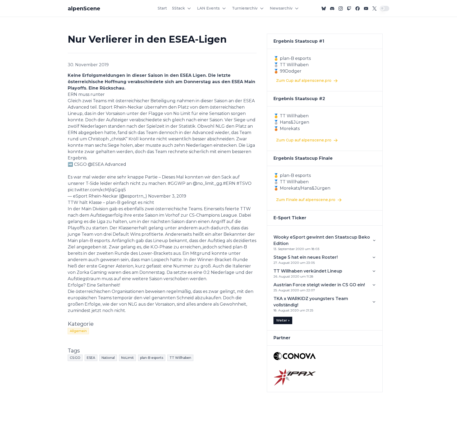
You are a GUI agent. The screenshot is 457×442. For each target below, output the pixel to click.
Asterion (124, 266)
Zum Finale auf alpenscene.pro (305, 199)
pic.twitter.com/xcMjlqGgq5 (97, 189)
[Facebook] (357, 8)
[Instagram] (340, 8)
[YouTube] (366, 8)
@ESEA (96, 164)
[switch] (384, 8)
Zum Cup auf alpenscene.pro (303, 80)
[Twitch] (349, 8)
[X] (374, 8)
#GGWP (176, 183)
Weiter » (283, 320)
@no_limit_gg (207, 183)
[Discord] (332, 8)
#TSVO (244, 183)
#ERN (229, 183)
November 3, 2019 (167, 196)
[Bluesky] (323, 8)
